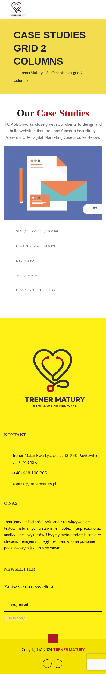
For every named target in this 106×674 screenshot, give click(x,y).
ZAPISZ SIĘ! (15, 618)
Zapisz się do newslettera (28, 587)
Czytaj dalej (53, 159)
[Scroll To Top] (53, 638)
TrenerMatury (31, 73)
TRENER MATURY (69, 650)
